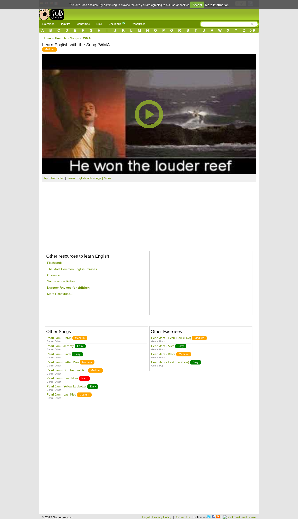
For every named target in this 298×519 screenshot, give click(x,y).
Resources (139, 24)
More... (109, 178)
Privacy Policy (161, 517)
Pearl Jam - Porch (59, 338)
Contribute (83, 24)
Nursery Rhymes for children (68, 287)
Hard (84, 378)
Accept (197, 5)
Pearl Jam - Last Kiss (61, 394)
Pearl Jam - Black (59, 354)
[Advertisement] (149, 214)
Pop (161, 365)
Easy (80, 346)
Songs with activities (61, 281)
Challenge (115, 24)
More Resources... (60, 293)
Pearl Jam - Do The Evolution (67, 370)
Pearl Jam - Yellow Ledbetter (66, 386)
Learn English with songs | (85, 178)
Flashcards (54, 262)
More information (217, 5)
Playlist (65, 24)
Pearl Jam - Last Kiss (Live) (170, 362)
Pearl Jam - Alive (162, 346)
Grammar (53, 275)
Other (58, 341)
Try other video (53, 178)
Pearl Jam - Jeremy (60, 346)
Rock (162, 341)
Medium (49, 49)
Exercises (48, 24)
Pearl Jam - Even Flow (62, 378)
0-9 (252, 30)
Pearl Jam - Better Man (63, 362)
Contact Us (182, 517)
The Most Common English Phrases (72, 269)
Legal (146, 517)
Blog (99, 24)
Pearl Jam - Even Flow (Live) (171, 338)
